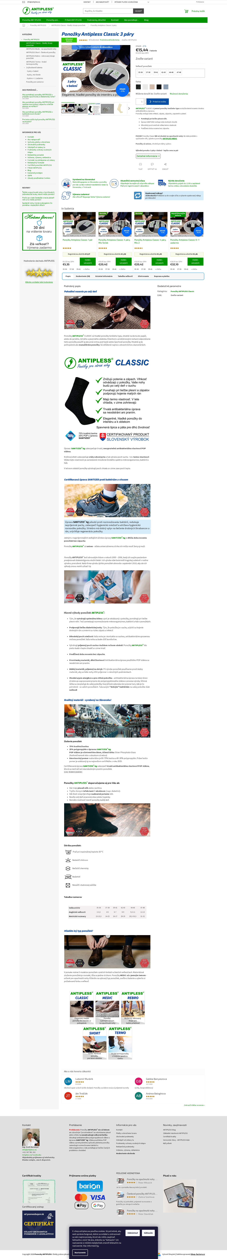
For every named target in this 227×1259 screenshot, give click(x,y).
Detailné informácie (147, 156)
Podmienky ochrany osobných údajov (39, 151)
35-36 (65, 269)
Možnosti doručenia (179, 93)
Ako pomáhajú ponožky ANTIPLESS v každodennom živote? (37, 113)
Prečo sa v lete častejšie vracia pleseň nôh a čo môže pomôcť (38, 199)
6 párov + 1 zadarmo (35, 78)
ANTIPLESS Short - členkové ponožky (41, 52)
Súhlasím (148, 1233)
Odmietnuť (132, 1233)
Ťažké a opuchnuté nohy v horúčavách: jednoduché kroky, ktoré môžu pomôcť (38, 193)
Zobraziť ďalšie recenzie (194, 1105)
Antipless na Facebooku (31, 1155)
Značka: (129, 40)
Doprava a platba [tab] (161, 276)
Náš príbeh (167, 1143)
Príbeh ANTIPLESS (35, 168)
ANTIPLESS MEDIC (170, 138)
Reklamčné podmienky (125, 1147)
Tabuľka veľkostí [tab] (125, 276)
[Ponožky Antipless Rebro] (133, 1007)
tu (98, 1245)
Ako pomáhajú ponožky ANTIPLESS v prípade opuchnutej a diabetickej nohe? (38, 96)
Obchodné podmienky (36, 144)
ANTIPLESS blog (169, 1130)
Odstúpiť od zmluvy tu (36, 147)
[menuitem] (32, 20)
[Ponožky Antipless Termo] (120, 1043)
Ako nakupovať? (102, 2)
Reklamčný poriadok (36, 155)
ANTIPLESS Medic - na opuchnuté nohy (41, 49)
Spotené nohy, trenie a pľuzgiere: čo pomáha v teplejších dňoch (37, 204)
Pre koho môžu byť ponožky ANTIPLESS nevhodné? (38, 120)
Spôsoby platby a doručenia (126, 2)
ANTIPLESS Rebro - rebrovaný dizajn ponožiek (40, 57)
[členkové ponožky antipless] (94, 1043)
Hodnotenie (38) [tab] (83, 276)
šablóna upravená (190, 1254)
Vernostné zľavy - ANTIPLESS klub (176, 1140)
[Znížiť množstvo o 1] (145, 103)
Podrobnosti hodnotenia (109, 40)
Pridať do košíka (159, 101)
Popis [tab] (68, 276)
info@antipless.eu (29, 1150)
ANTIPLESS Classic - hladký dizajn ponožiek (39, 44)
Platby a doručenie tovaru (126, 1133)
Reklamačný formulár (36, 162)
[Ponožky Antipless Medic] (107, 1007)
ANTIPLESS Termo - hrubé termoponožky (36, 63)
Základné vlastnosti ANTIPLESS (175, 1133)
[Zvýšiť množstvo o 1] (145, 100)
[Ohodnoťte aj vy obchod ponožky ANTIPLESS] (39, 273)
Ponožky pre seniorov (35, 82)
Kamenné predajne (35, 173)
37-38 (72, 269)
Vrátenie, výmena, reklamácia (39, 157)
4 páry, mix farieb (34, 74)
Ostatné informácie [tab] (104, 276)
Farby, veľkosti (88, 261)
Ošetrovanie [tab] (143, 276)
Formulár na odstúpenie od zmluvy (41, 160)
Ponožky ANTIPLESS (31, 39)
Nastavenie (80, 1252)
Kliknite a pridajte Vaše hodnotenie (39, 282)
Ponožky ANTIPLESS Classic (182, 291)
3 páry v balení (32, 71)
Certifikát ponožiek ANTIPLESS (40, 165)
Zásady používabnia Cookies (39, 178)
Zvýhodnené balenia (34, 67)
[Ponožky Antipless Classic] (82, 1007)
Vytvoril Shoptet (168, 1254)
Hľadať (138, 11)
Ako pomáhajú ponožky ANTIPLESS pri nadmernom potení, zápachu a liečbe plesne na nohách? (38, 104)
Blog (29, 170)
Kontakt (87, 2)
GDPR (30, 175)
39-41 (78, 269)
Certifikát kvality (169, 1136)
